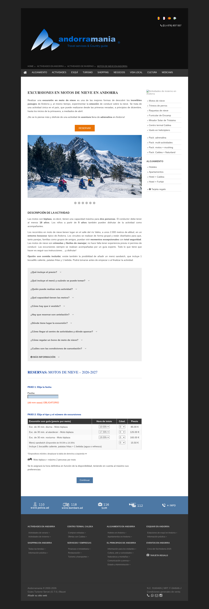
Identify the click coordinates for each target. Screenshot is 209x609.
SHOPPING (103, 72)
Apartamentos (156, 172)
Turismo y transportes (78, 557)
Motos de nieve (157, 100)
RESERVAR (85, 128)
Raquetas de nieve (158, 110)
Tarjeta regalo (158, 189)
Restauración (74, 553)
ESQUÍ (74, 72)
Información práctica (156, 537)
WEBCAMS (167, 72)
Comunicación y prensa (118, 561)
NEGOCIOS (119, 72)
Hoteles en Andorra (116, 533)
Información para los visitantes (121, 549)
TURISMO (88, 72)
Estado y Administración (118, 564)
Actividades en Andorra (50, 66)
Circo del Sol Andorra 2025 (159, 549)
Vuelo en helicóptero (159, 130)
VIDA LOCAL (136, 72)
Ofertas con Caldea (77, 537)
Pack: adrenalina (157, 137)
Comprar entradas (76, 533)
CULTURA (152, 72)
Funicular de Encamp (160, 115)
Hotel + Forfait (156, 181)
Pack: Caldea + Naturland (162, 152)
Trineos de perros (158, 105)
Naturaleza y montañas (118, 557)
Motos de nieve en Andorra (112, 66)
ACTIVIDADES (59, 72)
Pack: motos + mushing (161, 147)
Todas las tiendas (36, 549)
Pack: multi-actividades (161, 142)
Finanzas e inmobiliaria (78, 549)
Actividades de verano (38, 533)
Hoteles (153, 167)
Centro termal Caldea (160, 125)
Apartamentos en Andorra (119, 537)
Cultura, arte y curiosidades (120, 553)
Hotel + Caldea (156, 176)
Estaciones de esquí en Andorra (161, 533)
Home (30, 66)
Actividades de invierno (80, 66)
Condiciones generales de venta (163, 591)
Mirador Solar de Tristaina (162, 120)
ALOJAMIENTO (39, 72)
